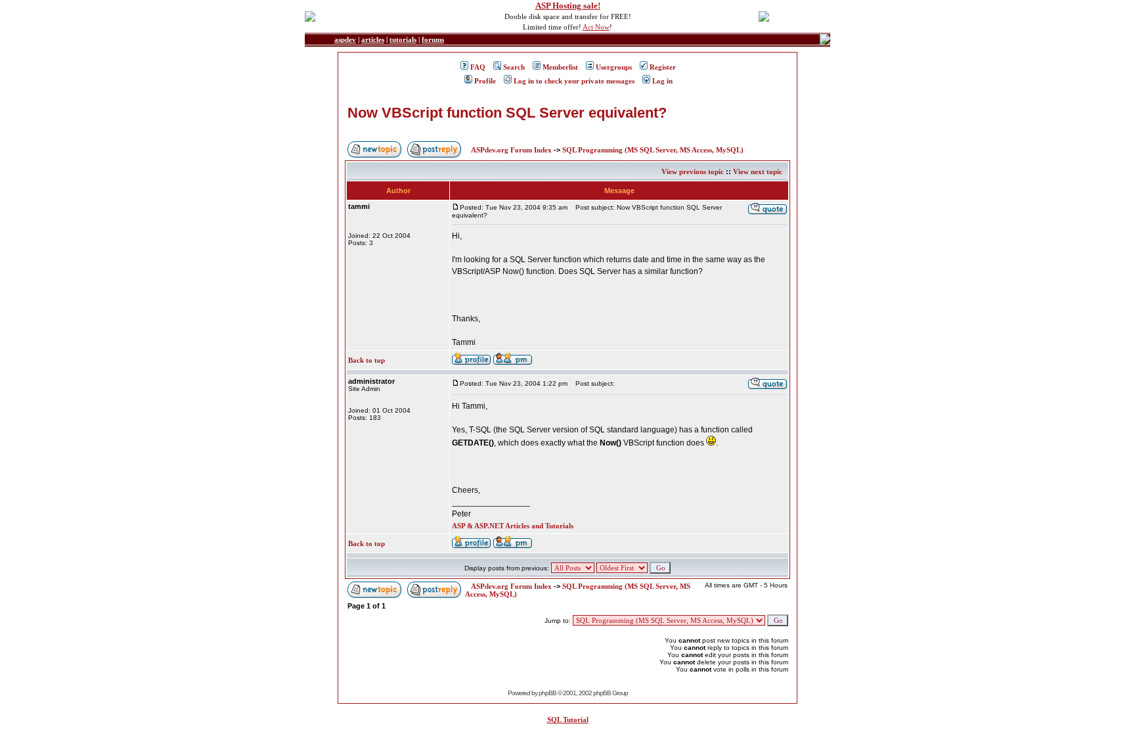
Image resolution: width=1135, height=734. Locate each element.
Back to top (366, 360)
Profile (485, 81)
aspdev (345, 39)
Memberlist (560, 67)
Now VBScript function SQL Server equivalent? (507, 112)
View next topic (757, 171)
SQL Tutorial (568, 719)
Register (663, 67)
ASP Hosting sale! (567, 6)
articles (372, 39)
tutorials (402, 39)
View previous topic (692, 171)
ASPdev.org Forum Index (511, 150)
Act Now (596, 27)
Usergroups (614, 67)
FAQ (477, 67)
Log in (662, 81)
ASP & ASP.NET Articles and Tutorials (512, 526)
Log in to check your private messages (574, 81)
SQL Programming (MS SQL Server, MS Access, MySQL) (653, 150)
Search (514, 67)
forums (433, 39)
